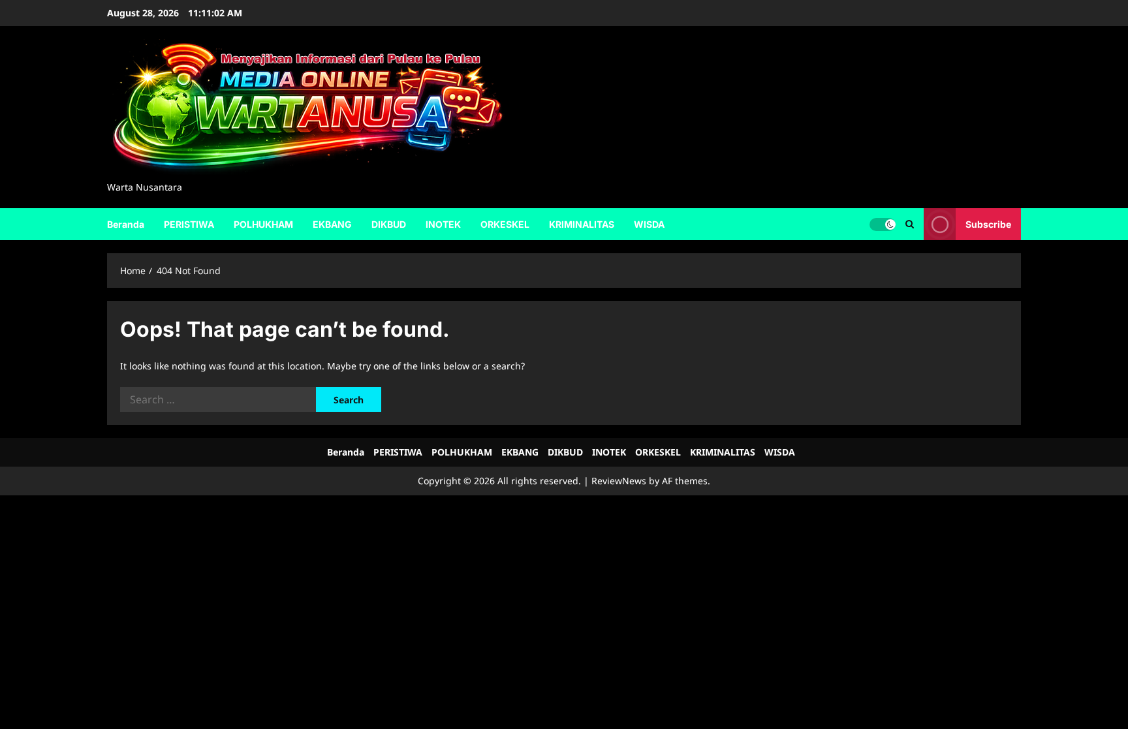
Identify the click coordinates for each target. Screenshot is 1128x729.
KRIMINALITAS (581, 224)
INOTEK (443, 224)
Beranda (125, 224)
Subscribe (988, 223)
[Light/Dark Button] (883, 223)
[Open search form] (909, 224)
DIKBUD (388, 224)
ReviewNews (618, 480)
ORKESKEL (504, 224)
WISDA (649, 224)
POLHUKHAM (263, 224)
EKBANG (332, 224)
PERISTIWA (189, 224)
